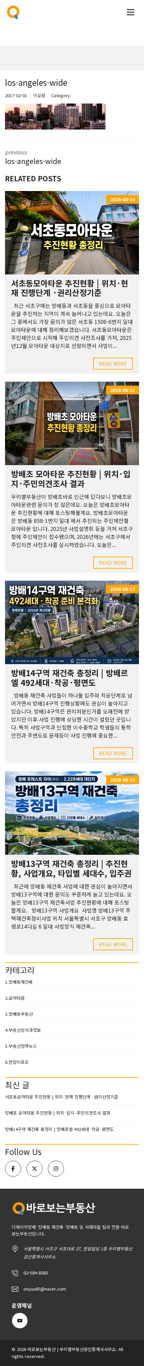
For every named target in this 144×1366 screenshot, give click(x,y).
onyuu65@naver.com (44, 1289)
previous (33, 157)
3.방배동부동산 (19, 1014)
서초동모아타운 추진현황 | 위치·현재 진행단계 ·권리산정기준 (69, 288)
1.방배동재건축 (19, 982)
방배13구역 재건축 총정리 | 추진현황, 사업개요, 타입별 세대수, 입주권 (71, 868)
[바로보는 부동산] (11, 12)
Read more (113, 363)
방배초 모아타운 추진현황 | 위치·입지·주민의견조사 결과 (71, 478)
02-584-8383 (35, 1273)
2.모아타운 (15, 998)
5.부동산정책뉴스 (21, 1046)
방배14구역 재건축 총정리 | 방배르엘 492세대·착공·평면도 (69, 677)
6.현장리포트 (17, 1062)
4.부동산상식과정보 (23, 1030)
